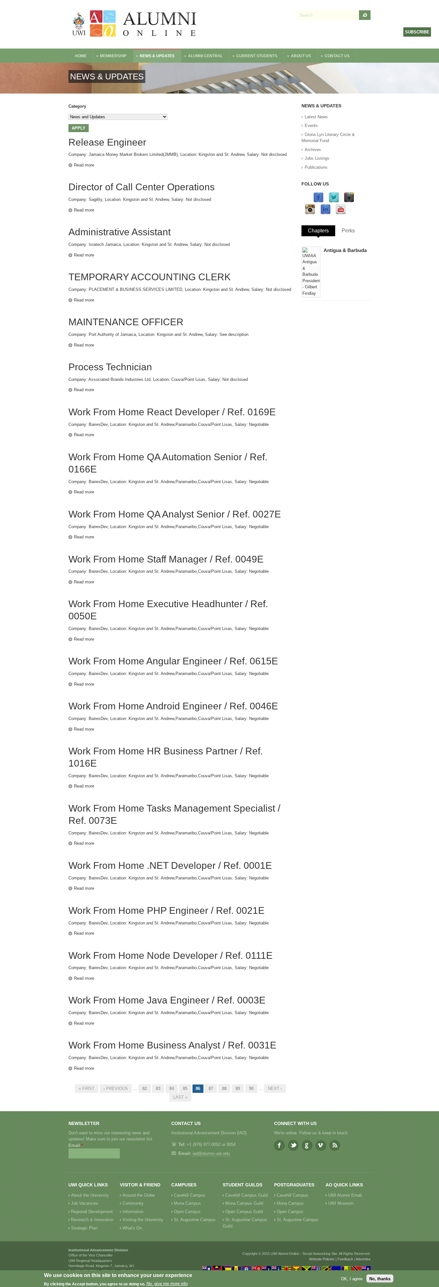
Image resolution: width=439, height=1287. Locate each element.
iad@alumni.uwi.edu (211, 1153)
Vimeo (321, 1145)
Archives (313, 149)
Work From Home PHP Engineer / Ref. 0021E (166, 910)
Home (80, 56)
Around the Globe (138, 1195)
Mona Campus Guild (244, 1203)
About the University (90, 1195)
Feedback (345, 1259)
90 (251, 1088)
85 (185, 1088)
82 (144, 1088)
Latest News (316, 116)
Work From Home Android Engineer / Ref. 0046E (173, 706)
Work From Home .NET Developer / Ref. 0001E (170, 865)
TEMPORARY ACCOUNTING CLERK (149, 277)
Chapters (318, 230)
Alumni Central (202, 57)
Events (311, 125)
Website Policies (322, 1259)
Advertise (363, 1259)
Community (133, 1203)
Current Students (253, 57)
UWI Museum (341, 1203)
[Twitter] (334, 201)
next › (275, 1088)
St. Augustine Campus (195, 1219)
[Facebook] (318, 201)
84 (171, 1088)
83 (158, 1088)
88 (224, 1088)
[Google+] (349, 201)
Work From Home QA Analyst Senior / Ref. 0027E (174, 514)
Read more (84, 165)
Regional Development (92, 1211)
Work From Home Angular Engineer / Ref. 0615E (173, 661)
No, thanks (379, 1278)
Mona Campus (187, 1203)
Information (132, 1211)
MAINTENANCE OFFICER (126, 322)
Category (77, 106)
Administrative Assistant (119, 232)
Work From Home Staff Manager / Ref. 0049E (166, 559)
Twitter (293, 1145)
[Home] (135, 24)
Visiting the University (142, 1219)
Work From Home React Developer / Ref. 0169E (172, 412)
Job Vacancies (84, 1203)
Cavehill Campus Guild (246, 1195)
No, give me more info (167, 1284)
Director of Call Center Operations (141, 187)
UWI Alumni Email (345, 1195)
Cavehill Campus (189, 1195)
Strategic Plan (84, 1228)
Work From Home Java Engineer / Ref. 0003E (166, 1000)
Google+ (307, 1145)
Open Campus (187, 1211)
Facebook (279, 1145)
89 (238, 1088)
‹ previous (115, 1088)
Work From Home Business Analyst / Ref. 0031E (172, 1045)
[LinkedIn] (325, 213)
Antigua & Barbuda (345, 250)
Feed (334, 1145)
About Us (297, 57)
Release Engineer (107, 142)
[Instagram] (310, 213)
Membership (110, 57)
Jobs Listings (317, 158)
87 (211, 1088)
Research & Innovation (92, 1219)
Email (75, 1145)
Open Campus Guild (244, 1211)
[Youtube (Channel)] (341, 213)
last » (180, 1097)
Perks (348, 230)
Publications (316, 167)
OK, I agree (352, 1278)
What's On (132, 1228)
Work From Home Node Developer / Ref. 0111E (170, 955)
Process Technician (110, 367)
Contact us (334, 57)
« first (86, 1088)
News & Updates (154, 57)
